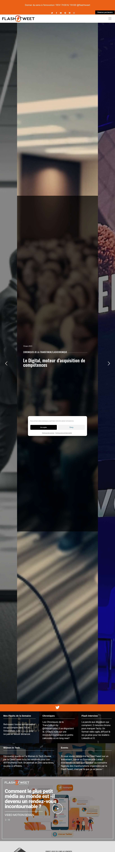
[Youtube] (61, 13)
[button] (57, 809)
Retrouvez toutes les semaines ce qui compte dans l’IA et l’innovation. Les (19, 727)
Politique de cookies (48, 433)
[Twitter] (52, 13)
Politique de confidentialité (63, 433)
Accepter (43, 427)
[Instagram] (74, 13)
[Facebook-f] (56, 13)
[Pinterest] (65, 13)
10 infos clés (25, 731)
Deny (71, 427)
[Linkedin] (69, 13)
